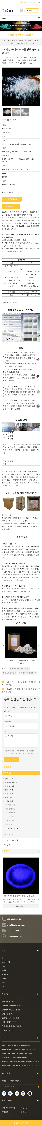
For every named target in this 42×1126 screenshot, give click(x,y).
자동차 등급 (9, 817)
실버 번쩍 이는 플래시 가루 (11, 1010)
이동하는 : (8, 721)
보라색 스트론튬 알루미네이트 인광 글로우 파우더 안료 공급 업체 (21, 896)
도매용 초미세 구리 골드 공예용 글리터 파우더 (17, 1053)
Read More (20, 906)
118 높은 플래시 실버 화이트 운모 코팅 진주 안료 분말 (21, 690)
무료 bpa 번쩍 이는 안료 (10, 1018)
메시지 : (7, 731)
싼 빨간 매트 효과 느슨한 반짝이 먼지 (14, 1057)
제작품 (4, 970)
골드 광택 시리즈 (11, 782)
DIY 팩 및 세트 (10, 805)
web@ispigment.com (32, 2)
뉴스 (3, 966)
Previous (3, 645)
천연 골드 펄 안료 (8, 1030)
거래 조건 (5, 1112)
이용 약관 (24, 1108)
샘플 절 (23, 1112)
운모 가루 (8, 797)
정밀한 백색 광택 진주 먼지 (20, 669)
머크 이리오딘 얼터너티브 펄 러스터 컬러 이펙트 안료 (21, 683)
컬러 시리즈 (9, 790)
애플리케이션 (9, 801)
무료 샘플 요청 (11, 206)
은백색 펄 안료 (7, 1014)
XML (3, 986)
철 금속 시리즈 (10, 786)
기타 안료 (6, 844)
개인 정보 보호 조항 (8, 1108)
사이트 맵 (5, 978)
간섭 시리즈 (9, 793)
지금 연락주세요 (21, 1123)
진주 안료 (11, 40)
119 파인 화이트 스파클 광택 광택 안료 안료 (20, 707)
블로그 (4, 982)
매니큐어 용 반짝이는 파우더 (11, 1006)
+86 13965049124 (14, 919)
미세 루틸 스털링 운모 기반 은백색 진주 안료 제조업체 (20, 1061)
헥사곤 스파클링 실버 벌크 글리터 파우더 (16, 1045)
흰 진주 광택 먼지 (10, 673)
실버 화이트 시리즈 (25, 40)
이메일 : (7, 711)
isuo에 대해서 (6, 962)
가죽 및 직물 (10, 820)
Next (39, 645)
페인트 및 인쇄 (10, 813)
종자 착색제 (9, 824)
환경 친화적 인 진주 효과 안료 (12, 1026)
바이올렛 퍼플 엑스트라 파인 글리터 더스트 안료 (18, 1049)
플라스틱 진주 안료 (8, 1001)
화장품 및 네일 (10, 809)
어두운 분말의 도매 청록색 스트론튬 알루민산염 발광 (20, 1066)
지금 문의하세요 (12, 199)
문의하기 (5, 974)
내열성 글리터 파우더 (9, 1022)
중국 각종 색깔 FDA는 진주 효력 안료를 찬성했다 (21, 662)
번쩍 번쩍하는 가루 (10, 840)
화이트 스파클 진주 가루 (28, 673)
